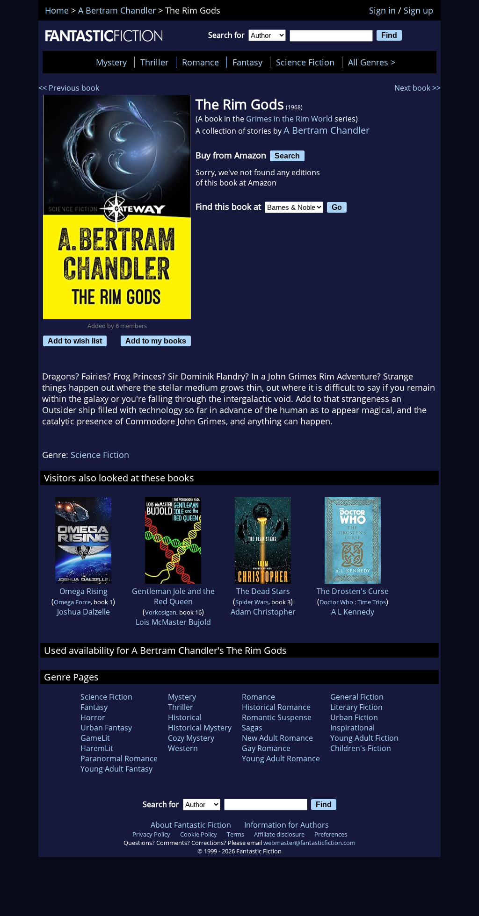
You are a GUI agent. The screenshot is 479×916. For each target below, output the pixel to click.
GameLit (95, 738)
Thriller (154, 62)
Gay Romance (266, 748)
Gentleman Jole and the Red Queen (173, 596)
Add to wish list (75, 340)
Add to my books (155, 340)
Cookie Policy (198, 834)
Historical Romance (276, 707)
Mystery (111, 62)
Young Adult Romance (281, 758)
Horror (92, 717)
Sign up (418, 10)
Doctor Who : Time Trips (352, 602)
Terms (235, 834)
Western (183, 748)
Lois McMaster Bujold (173, 622)
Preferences (330, 834)
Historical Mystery (200, 728)
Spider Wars (252, 602)
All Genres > (374, 62)
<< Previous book (68, 88)
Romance (200, 62)
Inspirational (352, 728)
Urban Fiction (354, 717)
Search (287, 155)
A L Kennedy (352, 612)
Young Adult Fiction (364, 738)
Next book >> (417, 88)
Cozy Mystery (191, 738)
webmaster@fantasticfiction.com (309, 842)
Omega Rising (83, 591)
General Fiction (357, 697)
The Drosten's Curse (353, 591)
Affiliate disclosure (279, 834)
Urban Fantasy (106, 728)
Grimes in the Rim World (289, 119)
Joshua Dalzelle (83, 612)
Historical (185, 717)
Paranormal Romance (119, 758)
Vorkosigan (160, 612)
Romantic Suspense (277, 717)
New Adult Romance (277, 738)
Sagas (252, 728)
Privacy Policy (151, 834)
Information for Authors (286, 825)
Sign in (382, 10)
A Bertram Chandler (326, 130)
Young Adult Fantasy (116, 769)
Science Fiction (305, 62)
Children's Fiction (360, 748)
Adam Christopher (263, 612)
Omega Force (72, 602)
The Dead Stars (263, 591)
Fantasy (247, 62)
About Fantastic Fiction (191, 825)
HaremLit (96, 748)
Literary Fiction (356, 707)
